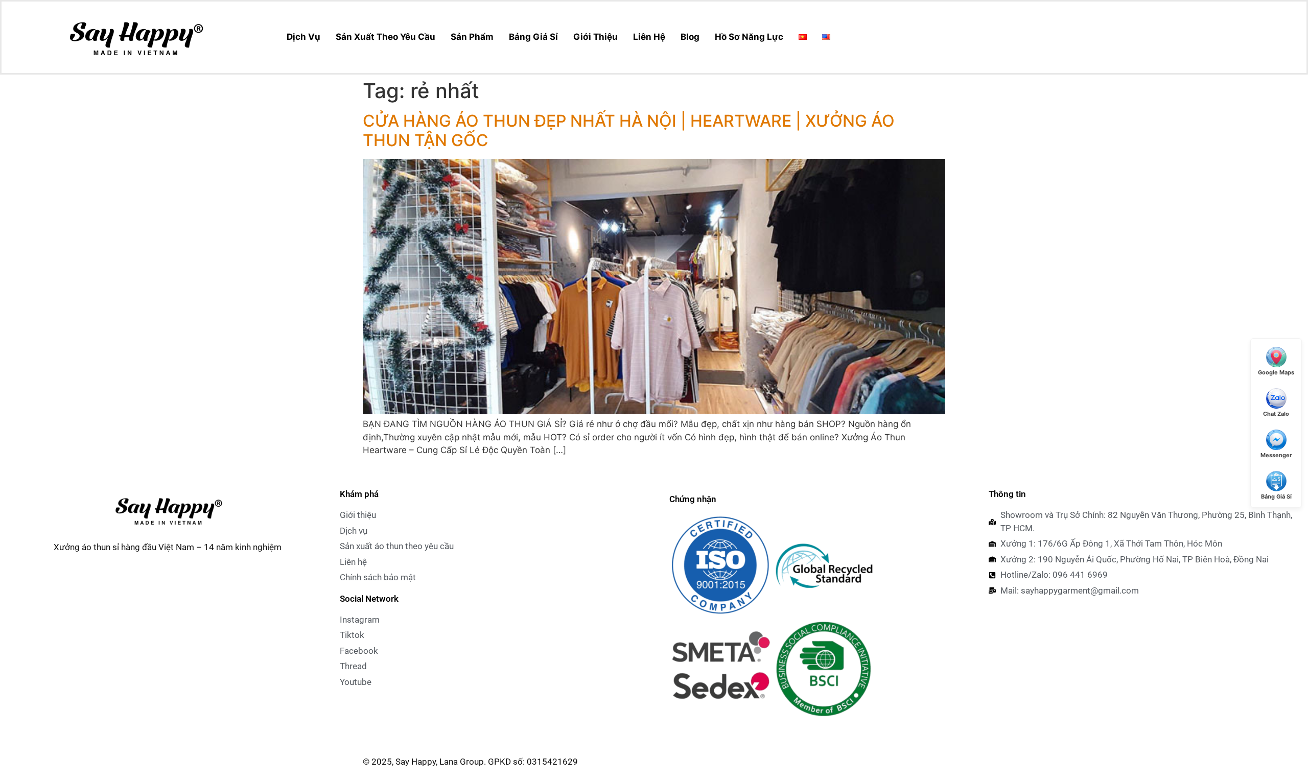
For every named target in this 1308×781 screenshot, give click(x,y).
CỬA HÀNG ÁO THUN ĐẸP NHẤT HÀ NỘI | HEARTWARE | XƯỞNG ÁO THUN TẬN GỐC (629, 130)
